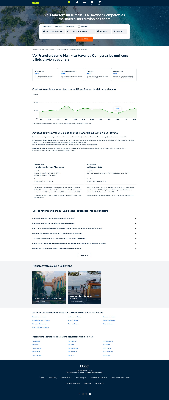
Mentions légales (81, 378)
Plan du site (87, 383)
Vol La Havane (61, 49)
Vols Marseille (36, 348)
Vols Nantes (36, 352)
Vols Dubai (71, 344)
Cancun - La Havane (109, 317)
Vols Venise (106, 355)
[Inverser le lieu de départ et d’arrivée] (68, 31)
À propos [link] (42, 378)
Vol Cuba (52, 49)
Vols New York (72, 352)
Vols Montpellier (73, 348)
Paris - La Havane (108, 324)
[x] (86, 394)
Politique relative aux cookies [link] (120, 378)
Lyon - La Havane (73, 320)
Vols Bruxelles (72, 341)
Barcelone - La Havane (39, 317)
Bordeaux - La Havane (74, 317)
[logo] (35, 3)
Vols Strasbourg (108, 352)
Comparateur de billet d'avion (40, 49)
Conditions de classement (99, 378)
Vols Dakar (35, 344)
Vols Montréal (107, 348)
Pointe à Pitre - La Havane (40, 327)
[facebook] (79, 394)
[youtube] (90, 394)
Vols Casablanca (108, 341)
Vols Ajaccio (36, 341)
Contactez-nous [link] (66, 378)
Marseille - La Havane (39, 324)
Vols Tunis (71, 355)
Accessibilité (99, 383)
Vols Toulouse (36, 355)
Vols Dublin (106, 344)
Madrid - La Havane (109, 320)
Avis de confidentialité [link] (73, 383)
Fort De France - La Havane (41, 320)
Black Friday (53, 378)
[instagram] (82, 394)
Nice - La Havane (73, 324)
